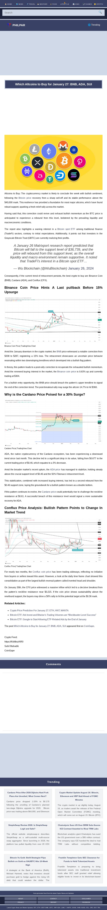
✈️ (31, 4)
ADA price (55, 469)
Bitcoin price (25, 198)
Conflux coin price (42, 572)
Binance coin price (66, 371)
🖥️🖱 (87, 4)
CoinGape (89, 626)
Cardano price (49, 492)
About (20, 898)
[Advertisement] (53, 53)
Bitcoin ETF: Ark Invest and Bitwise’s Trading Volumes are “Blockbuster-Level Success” (53, 615)
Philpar (19, 25)
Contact (53, 898)
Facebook (86, 902)
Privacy (21, 902)
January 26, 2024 (81, 268)
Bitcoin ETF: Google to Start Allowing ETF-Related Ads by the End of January (48, 619)
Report (53, 902)
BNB (59, 351)
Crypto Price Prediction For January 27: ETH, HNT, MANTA (39, 610)
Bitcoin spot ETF (66, 229)
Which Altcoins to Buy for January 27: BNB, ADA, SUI (40, 626)
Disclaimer (86, 898)
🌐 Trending (94, 25)
